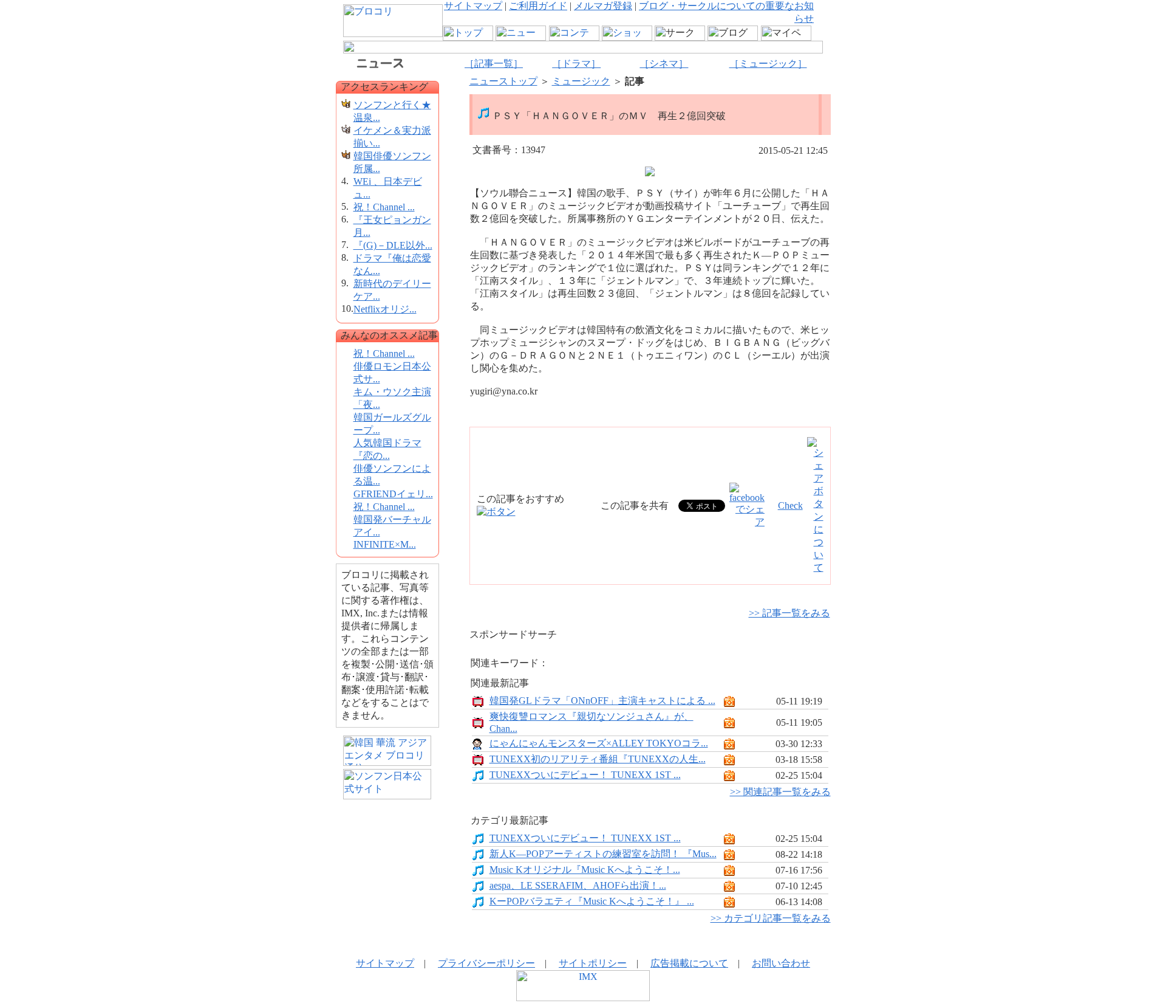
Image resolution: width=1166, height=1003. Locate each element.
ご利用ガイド (538, 6)
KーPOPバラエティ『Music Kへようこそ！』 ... (591, 901)
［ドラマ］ (576, 63)
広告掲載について (689, 963)
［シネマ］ (663, 63)
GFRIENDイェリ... (393, 494)
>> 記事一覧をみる (789, 613)
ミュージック (581, 81)
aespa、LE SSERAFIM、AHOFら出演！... (577, 885)
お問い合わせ (781, 963)
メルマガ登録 (603, 6)
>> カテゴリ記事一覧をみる (771, 918)
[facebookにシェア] (747, 522)
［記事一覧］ (494, 63)
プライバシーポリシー (486, 963)
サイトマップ (473, 6)
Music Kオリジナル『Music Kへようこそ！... (584, 869)
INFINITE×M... (384, 544)
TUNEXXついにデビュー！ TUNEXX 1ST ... (585, 775)
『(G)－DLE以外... (392, 245)
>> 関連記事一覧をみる (780, 792)
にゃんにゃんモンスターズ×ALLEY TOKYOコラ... (598, 743)
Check (790, 505)
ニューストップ (503, 81)
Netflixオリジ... (385, 309)
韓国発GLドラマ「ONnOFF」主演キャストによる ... (602, 700)
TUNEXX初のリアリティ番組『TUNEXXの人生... (597, 759)
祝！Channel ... (384, 207)
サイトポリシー (593, 963)
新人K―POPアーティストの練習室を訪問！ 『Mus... (603, 854)
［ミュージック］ (768, 63)
